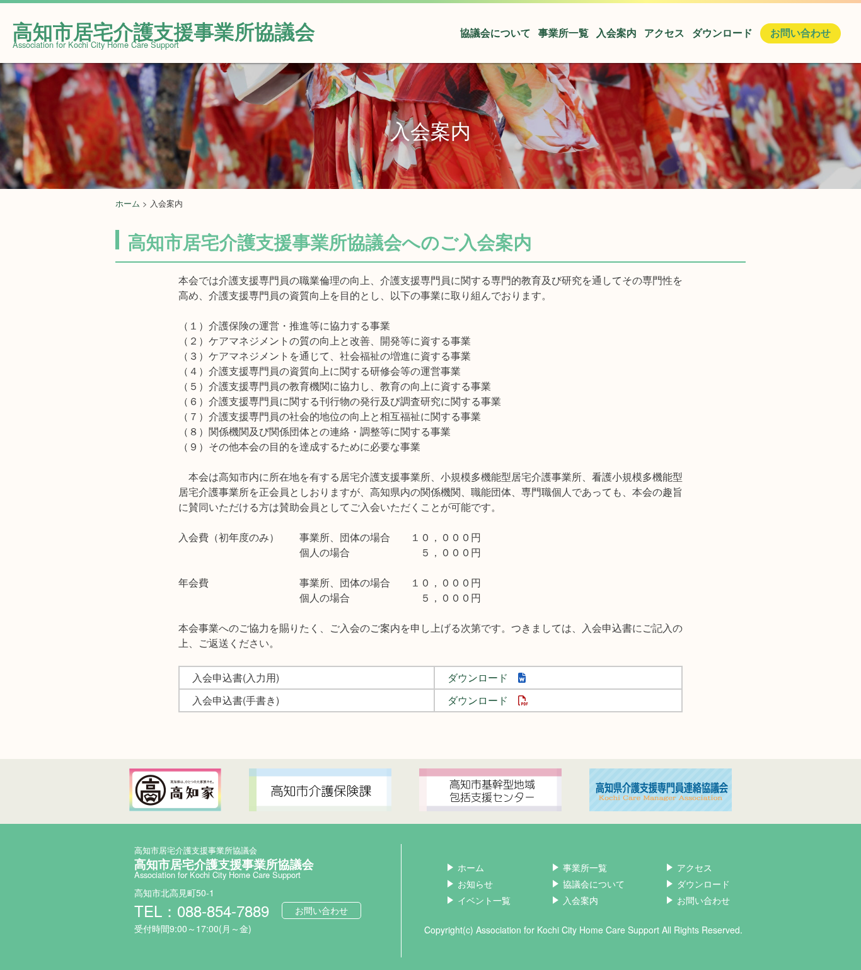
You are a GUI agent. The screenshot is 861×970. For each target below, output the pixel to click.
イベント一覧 (484, 900)
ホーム (127, 203)
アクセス (664, 33)
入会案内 (616, 33)
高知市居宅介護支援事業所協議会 (164, 30)
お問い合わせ (800, 33)
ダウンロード (722, 33)
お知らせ (475, 883)
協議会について (495, 33)
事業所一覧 (563, 33)
